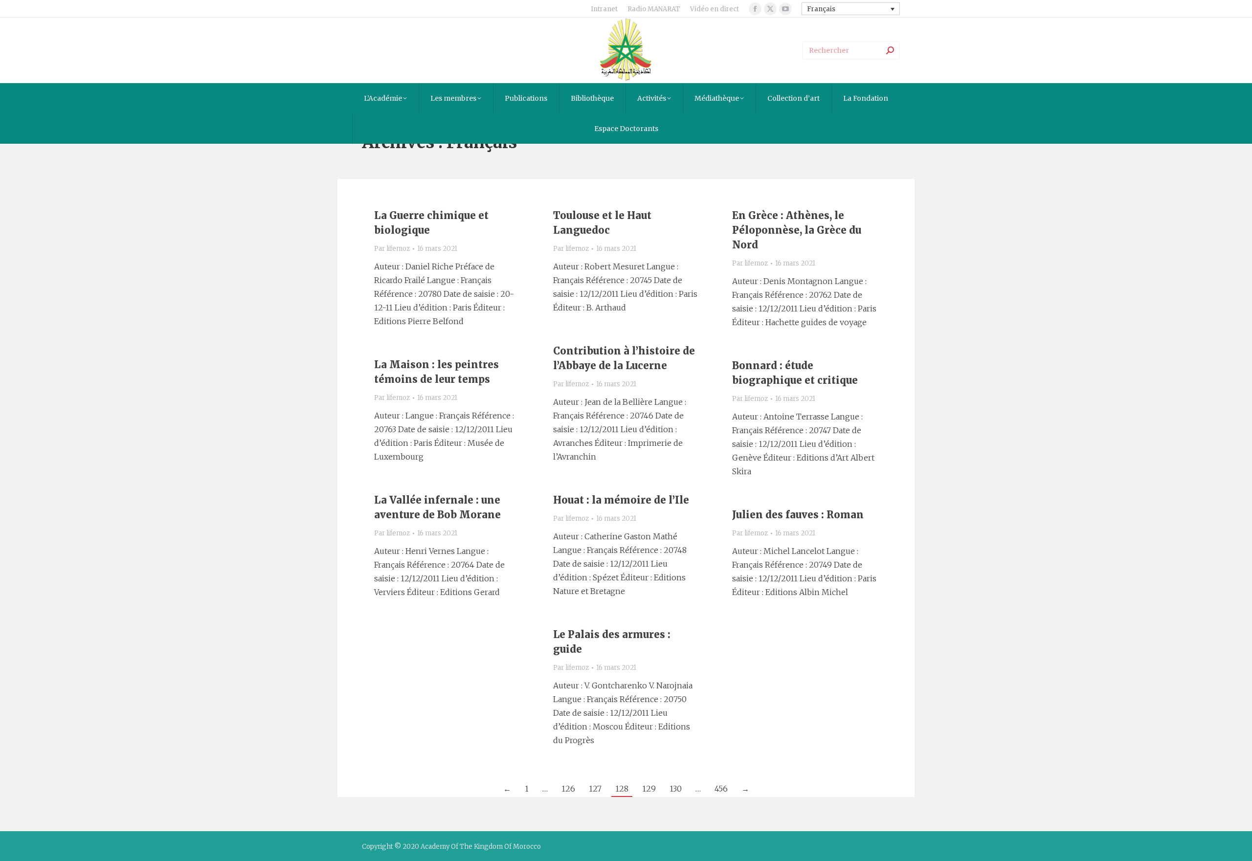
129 (649, 789)
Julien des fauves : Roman (798, 514)
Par (392, 248)
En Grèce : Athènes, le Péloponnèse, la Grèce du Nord (796, 230)
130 (676, 789)
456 (721, 789)
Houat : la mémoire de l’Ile (621, 500)
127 (595, 789)
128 (621, 789)
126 (568, 789)
